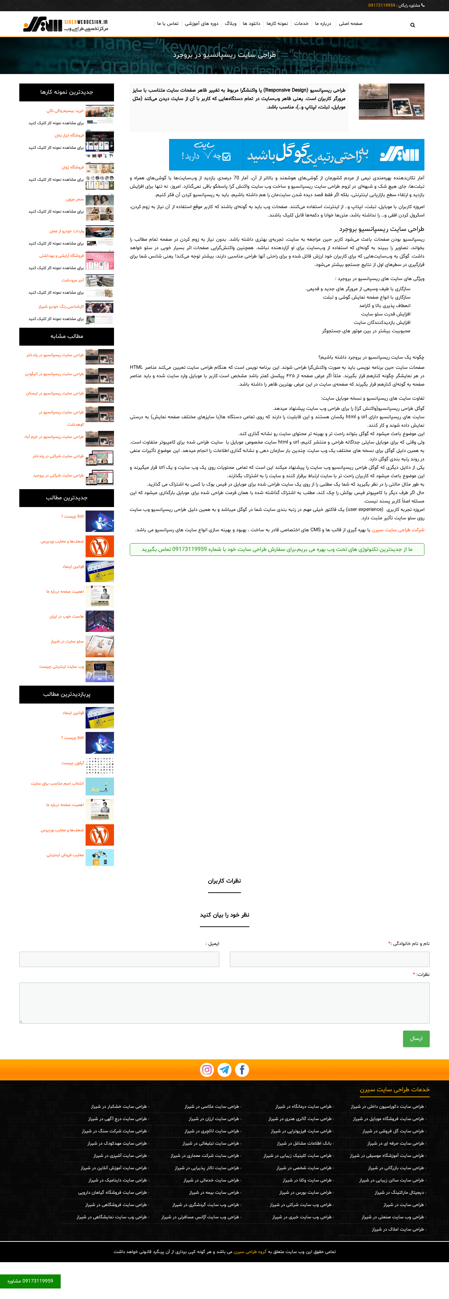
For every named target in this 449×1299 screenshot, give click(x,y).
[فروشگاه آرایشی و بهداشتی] (100, 260)
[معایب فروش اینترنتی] (100, 857)
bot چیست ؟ (72, 516)
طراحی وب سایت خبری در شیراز (301, 1217)
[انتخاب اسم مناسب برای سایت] (100, 786)
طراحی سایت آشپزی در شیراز (120, 1156)
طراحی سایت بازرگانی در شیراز (396, 1168)
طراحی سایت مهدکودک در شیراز (117, 1143)
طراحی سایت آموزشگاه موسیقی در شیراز (387, 1156)
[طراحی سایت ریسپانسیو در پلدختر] (100, 357)
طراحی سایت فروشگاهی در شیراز (116, 1205)
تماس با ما (168, 23)
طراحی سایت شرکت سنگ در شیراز (114, 1131)
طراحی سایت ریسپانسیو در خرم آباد (54, 437)
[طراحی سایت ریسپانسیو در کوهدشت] (100, 414)
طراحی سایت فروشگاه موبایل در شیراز (388, 1119)
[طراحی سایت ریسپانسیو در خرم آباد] (100, 438)
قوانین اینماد (73, 566)
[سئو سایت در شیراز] (100, 646)
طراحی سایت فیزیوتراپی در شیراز (301, 1131)
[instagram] (207, 1070)
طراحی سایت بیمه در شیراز (214, 1193)
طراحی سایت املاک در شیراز (398, 1229)
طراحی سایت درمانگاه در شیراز (303, 1107)
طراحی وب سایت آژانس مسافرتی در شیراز (200, 1217)
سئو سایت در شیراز (67, 641)
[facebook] (242, 1070)
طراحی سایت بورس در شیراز (305, 1193)
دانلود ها (251, 23)
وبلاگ (230, 23)
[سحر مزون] (100, 207)
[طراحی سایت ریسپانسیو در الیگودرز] (100, 376)
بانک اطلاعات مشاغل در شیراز (304, 1143)
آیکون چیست (72, 763)
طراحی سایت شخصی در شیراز (303, 1168)
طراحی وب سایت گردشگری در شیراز (205, 1205)
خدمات (301, 23)
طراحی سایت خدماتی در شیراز (211, 1180)
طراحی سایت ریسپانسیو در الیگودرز (54, 374)
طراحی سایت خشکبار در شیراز (119, 1107)
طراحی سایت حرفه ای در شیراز (395, 1143)
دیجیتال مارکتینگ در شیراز (399, 1193)
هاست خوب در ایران (66, 616)
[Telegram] (224, 1070)
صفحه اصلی (350, 23)
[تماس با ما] (277, 155)
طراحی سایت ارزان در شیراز (214, 1119)
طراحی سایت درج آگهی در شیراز (117, 1119)
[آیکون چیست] (100, 765)
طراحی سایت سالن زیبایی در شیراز (391, 1180)
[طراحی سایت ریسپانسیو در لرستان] (100, 395)
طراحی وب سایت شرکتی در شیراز (300, 1205)
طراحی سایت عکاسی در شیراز (212, 1107)
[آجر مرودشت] (100, 285)
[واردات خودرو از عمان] (100, 235)
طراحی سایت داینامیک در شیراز (117, 1180)
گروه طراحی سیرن (250, 1252)
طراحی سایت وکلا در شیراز (307, 1180)
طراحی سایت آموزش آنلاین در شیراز (114, 1168)
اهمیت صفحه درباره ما (65, 591)
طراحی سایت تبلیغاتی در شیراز (210, 1143)
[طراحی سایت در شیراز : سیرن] (66, 24)
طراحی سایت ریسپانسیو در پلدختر (55, 355)
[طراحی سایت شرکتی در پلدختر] (100, 458)
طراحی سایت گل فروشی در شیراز (393, 1131)
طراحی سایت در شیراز (403, 1205)
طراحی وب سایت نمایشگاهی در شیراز (111, 1217)
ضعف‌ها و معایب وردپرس (62, 541)
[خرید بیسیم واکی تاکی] (100, 114)
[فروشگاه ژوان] (100, 175)
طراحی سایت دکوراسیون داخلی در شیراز (387, 1107)
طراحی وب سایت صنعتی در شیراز (393, 1217)
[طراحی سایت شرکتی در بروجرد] (100, 477)
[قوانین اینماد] (100, 571)
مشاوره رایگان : (394, 5)
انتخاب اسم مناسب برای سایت (57, 783)
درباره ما (323, 23)
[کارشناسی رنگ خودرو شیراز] (100, 312)
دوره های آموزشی (202, 23)
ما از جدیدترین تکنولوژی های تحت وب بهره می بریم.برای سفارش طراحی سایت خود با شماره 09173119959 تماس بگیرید (277, 549)
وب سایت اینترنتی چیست (61, 667)
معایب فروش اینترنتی (65, 855)
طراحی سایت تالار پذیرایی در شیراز (207, 1168)
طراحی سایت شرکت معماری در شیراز (204, 1156)
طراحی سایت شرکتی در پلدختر (58, 456)
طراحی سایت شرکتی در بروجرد (58, 475)
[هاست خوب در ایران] (100, 621)
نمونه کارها (277, 23)
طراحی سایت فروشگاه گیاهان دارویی (112, 1193)
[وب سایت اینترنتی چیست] (100, 671)
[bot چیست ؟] (100, 521)
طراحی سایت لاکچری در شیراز (212, 1131)
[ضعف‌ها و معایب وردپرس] (100, 546)
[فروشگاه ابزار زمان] (100, 143)
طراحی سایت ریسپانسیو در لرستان (55, 393)
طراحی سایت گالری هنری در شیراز (299, 1119)
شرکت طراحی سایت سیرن (398, 530)
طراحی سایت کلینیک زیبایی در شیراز (297, 1156)
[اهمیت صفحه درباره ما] (100, 596)
